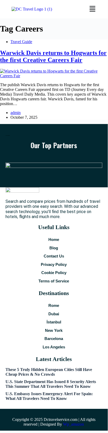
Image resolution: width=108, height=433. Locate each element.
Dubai (53, 314)
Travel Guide (21, 41)
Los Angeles (54, 347)
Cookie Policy (53, 272)
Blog (53, 248)
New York (53, 330)
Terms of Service (53, 281)
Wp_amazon (73, 424)
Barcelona (53, 338)
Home (53, 239)
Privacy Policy (54, 264)
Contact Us (54, 256)
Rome (53, 305)
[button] (92, 9)
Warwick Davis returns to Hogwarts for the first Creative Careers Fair (53, 56)
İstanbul (54, 322)
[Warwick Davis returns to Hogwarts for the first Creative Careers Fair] (54, 76)
